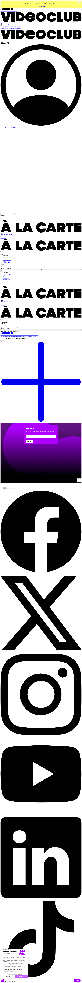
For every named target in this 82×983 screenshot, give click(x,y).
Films (2, 234)
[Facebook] (41, 571)
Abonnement (3, 219)
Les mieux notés (6, 262)
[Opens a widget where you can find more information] (77, 980)
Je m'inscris (3, 340)
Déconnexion (18, 26)
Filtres (2, 254)
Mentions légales (13, 336)
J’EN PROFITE (41, 6)
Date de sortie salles (7, 260)
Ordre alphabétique (7, 258)
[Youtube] (41, 816)
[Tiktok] (41, 979)
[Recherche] (1, 25)
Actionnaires (32, 335)
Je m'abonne (9, 24)
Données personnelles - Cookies (23, 336)
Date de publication (7, 257)
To (3, 265)
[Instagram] (41, 734)
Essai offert (3, 28)
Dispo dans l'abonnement (14, 335)
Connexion (4, 24)
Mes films (3, 26)
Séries (4, 234)
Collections (12, 11)
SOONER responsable (5, 336)
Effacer (14, 213)
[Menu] (1, 41)
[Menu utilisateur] (41, 125)
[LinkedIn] (41, 897)
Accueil (2, 11)
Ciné (12, 26)
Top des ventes (6, 261)
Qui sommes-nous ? (5, 335)
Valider (41, 269)
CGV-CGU (35, 336)
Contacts (36, 335)
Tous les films (7, 11)
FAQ (31, 336)
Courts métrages (9, 234)
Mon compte (7, 26)
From (2, 265)
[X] (41, 653)
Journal (16, 11)
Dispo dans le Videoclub (24, 335)
